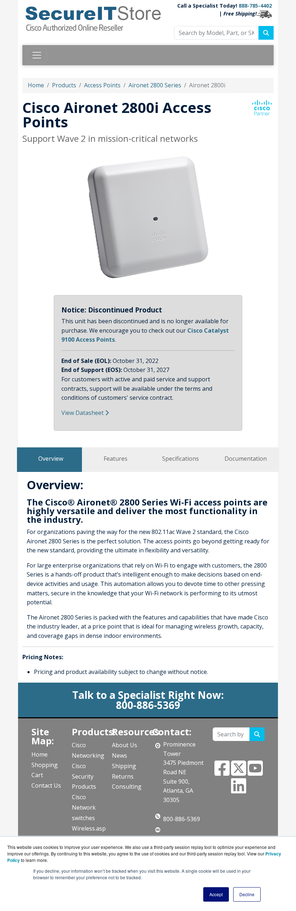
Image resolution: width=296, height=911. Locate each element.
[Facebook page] (222, 772)
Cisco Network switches (84, 807)
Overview (50, 459)
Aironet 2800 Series (155, 85)
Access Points (102, 85)
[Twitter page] (238, 772)
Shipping (124, 766)
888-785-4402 (255, 5)
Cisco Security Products (84, 776)
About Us (124, 745)
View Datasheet (82, 413)
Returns (123, 776)
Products (64, 85)
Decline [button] (246, 894)
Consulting (127, 786)
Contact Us (46, 785)
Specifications (180, 459)
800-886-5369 (181, 819)
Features (115, 459)
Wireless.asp (89, 828)
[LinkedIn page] (238, 790)
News (119, 755)
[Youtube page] (255, 772)
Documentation (246, 459)
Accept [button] (216, 894)
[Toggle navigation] (37, 55)
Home (36, 85)
